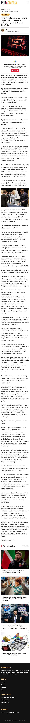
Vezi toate (25, 546)
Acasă (2, 9)
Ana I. (6, 29)
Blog (2, 689)
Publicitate (3, 687)
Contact (3, 705)
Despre (3, 685)
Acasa (2, 682)
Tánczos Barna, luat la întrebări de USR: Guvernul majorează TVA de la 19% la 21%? (14, 653)
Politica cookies (5, 700)
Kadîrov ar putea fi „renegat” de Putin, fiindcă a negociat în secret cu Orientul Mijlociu (14, 571)
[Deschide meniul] (27, 2)
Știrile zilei (7, 9)
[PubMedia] (13, 3)
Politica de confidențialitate (7, 697)
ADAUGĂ (15, 70)
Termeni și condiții (5, 702)
